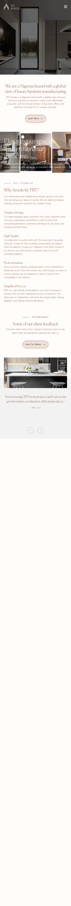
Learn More (12, 180)
